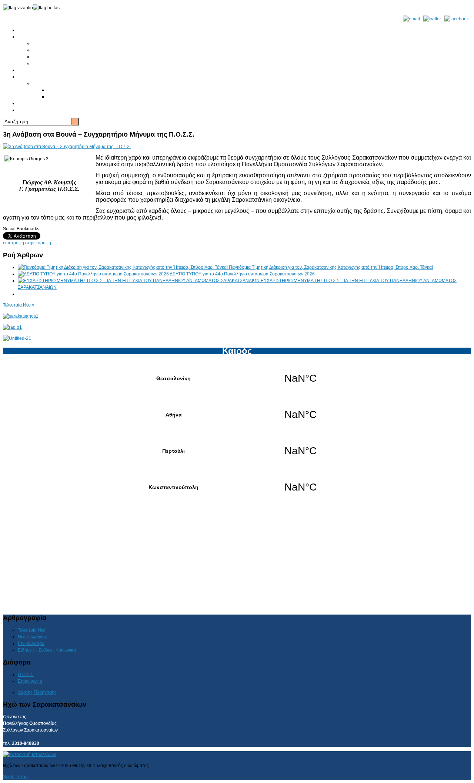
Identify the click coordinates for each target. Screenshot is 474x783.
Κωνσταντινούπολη (237, 487)
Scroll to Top (15, 776)
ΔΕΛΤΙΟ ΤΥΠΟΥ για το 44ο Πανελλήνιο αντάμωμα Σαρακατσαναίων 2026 (242, 274)
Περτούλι (237, 451)
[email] (411, 18)
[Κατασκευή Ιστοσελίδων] (29, 754)
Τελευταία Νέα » (18, 305)
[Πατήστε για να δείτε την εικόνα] (67, 146)
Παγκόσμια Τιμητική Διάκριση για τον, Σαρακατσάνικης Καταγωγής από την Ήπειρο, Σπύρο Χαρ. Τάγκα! (331, 267)
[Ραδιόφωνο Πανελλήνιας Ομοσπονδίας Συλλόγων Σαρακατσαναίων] (12, 327)
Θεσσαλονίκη (237, 378)
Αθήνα (237, 414)
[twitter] (432, 18)
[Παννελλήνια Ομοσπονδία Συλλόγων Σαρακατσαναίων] (21, 316)
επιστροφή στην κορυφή (27, 242)
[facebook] (456, 18)
